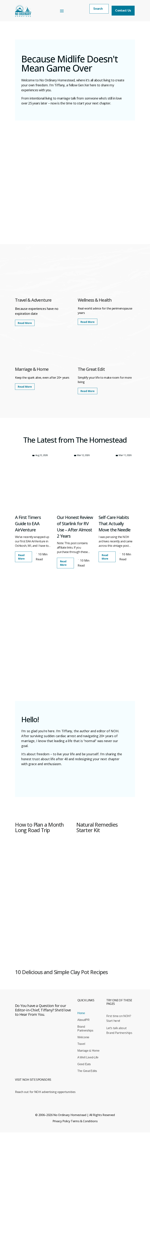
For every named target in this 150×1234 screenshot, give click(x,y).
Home (81, 1013)
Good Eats (84, 1064)
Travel (81, 1043)
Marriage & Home (88, 1050)
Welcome (83, 1037)
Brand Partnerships (85, 1028)
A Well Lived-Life (87, 1057)
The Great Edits (87, 1070)
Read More (25, 323)
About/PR (83, 1019)
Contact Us (123, 10)
